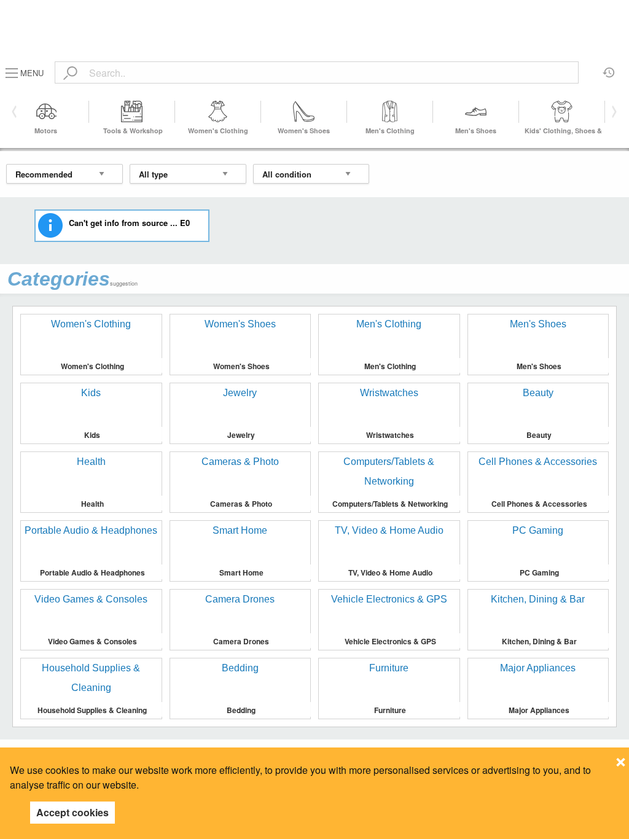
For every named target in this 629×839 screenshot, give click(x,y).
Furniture (390, 710)
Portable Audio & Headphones (92, 572)
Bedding (241, 710)
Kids (92, 434)
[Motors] (46, 112)
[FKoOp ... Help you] (314, 13)
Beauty (539, 434)
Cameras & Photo (241, 503)
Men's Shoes (475, 130)
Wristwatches (390, 434)
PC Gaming (539, 572)
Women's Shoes (304, 130)
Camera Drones (241, 641)
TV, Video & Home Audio (390, 572)
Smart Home (241, 572)
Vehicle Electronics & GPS (390, 641)
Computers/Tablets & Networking (390, 503)
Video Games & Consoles (92, 641)
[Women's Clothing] (218, 112)
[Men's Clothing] (390, 112)
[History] (609, 68)
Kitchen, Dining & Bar (539, 641)
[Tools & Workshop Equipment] (132, 112)
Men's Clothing (390, 130)
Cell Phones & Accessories (539, 503)
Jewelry (241, 434)
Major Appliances (539, 710)
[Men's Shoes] (476, 112)
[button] (612, 112)
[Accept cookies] (620, 758)
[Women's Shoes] (304, 112)
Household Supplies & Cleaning (92, 710)
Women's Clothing (218, 130)
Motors (45, 130)
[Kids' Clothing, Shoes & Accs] (562, 112)
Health (92, 503)
